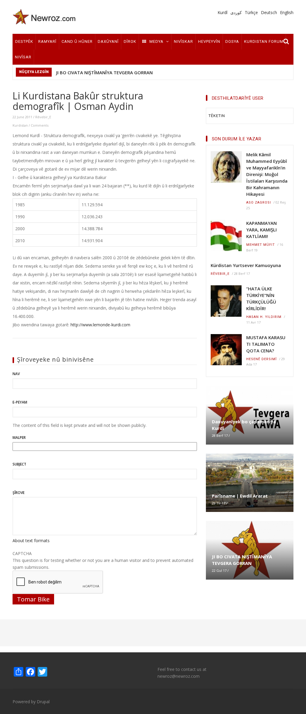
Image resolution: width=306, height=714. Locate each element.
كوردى (236, 12)
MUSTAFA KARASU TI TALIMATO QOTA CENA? (265, 344)
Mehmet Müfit (260, 245)
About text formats (31, 540)
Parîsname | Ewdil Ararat (240, 496)
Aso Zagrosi (258, 202)
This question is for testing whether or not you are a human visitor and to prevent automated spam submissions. (103, 560)
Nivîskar (183, 41)
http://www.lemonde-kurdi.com (100, 325)
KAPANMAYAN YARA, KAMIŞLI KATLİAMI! (261, 229)
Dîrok (130, 41)
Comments (39, 125)
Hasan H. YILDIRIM (263, 317)
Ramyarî (47, 41)
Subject (19, 464)
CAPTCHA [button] (22, 553)
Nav (16, 373)
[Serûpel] (44, 16)
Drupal (43, 701)
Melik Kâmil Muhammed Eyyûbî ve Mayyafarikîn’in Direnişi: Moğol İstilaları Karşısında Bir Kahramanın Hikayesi (266, 174)
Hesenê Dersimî (261, 359)
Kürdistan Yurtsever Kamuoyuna (246, 265)
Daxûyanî (108, 41)
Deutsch (269, 12)
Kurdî (222, 12)
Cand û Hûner (77, 41)
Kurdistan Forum (263, 41)
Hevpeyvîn (209, 41)
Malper (19, 437)
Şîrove (19, 492)
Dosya (232, 41)
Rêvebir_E (43, 117)
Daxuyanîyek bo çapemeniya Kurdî (244, 425)
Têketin (217, 115)
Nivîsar (23, 57)
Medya (156, 41)
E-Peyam (20, 402)
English (286, 12)
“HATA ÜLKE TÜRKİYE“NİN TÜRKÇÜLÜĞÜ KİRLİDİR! (261, 298)
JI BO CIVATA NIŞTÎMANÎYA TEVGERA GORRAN (104, 72)
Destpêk (24, 41)
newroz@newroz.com (178, 676)
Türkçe (251, 12)
